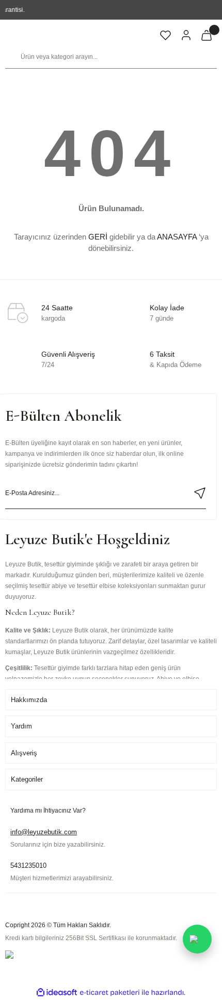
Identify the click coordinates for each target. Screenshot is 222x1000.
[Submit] (199, 493)
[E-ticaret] (110, 992)
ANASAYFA (177, 236)
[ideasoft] (56, 992)
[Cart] (206, 35)
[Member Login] (186, 35)
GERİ (97, 236)
